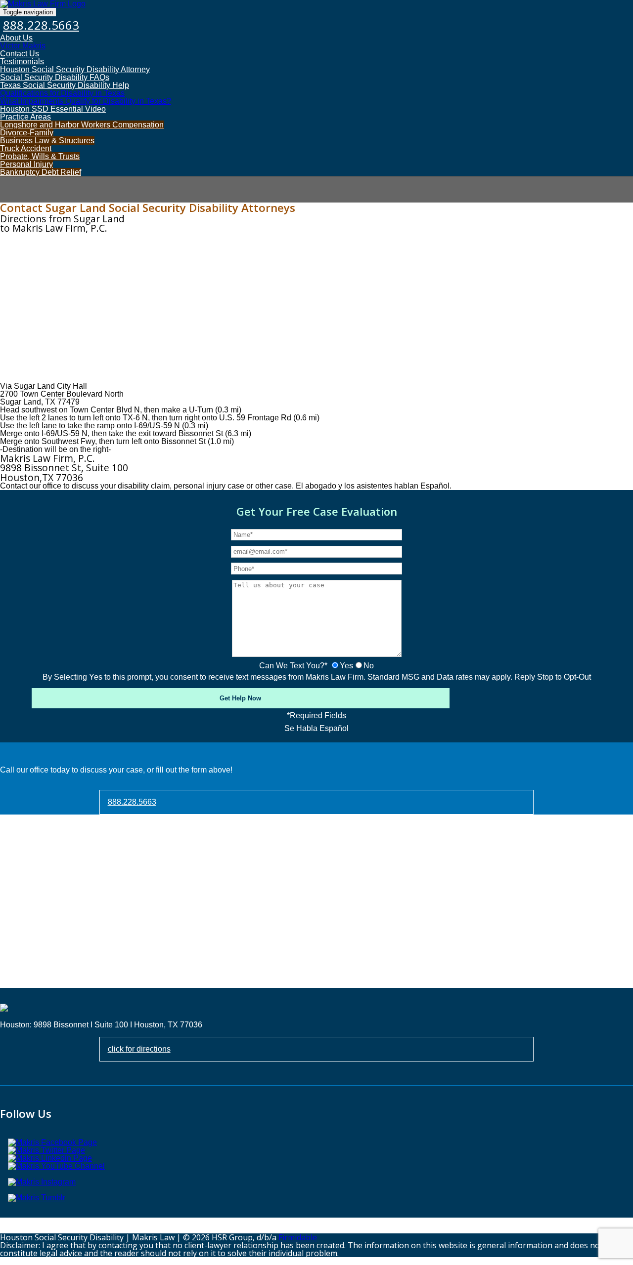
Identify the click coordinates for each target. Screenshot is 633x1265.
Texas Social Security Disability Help (64, 85)
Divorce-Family (26, 132)
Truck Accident (25, 148)
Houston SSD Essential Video (53, 109)
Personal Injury (26, 164)
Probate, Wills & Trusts (40, 156)
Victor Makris (22, 45)
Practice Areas (25, 117)
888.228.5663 (41, 25)
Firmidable (297, 1237)
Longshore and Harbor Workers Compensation (82, 125)
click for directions (139, 1049)
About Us (16, 38)
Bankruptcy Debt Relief (40, 172)
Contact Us (19, 53)
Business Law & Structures (47, 140)
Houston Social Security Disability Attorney (75, 69)
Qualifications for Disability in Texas (62, 93)
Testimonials (22, 61)
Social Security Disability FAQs (54, 77)
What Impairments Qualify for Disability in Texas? (85, 101)
